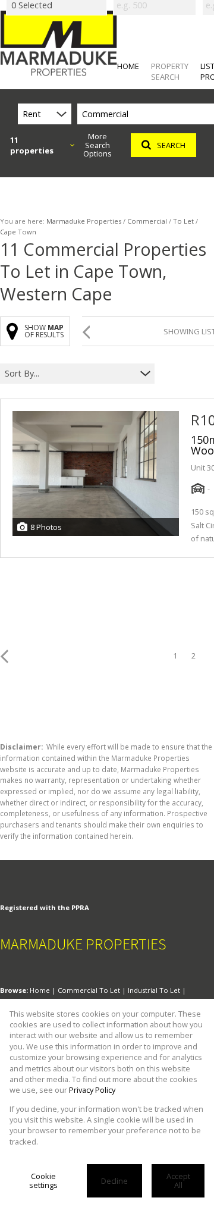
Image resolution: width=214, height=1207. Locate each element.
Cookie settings (43, 1180)
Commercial (147, 221)
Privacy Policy (92, 1089)
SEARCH (171, 145)
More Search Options (97, 145)
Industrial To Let (154, 990)
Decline (114, 1180)
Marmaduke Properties (83, 221)
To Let (183, 221)
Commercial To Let (89, 990)
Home (40, 990)
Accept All (178, 1180)
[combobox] (70, 374)
